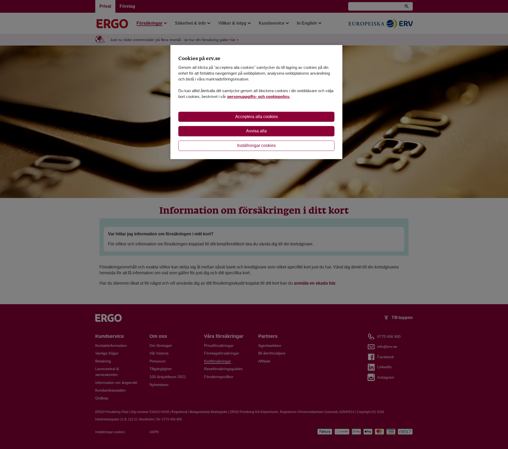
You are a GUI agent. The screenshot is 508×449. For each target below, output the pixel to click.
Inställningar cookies (256, 145)
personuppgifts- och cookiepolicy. (258, 97)
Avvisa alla (256, 131)
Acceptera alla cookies (256, 116)
